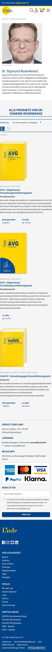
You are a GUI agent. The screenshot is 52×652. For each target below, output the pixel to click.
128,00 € (8, 404)
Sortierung (4, 122)
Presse (5, 602)
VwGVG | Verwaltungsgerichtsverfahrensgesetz (25, 376)
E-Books (5, 560)
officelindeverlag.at (11, 432)
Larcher (22, 372)
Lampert (13, 372)
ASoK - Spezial (8, 630)
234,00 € (8, 221)
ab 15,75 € (26, 221)
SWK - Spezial (8, 626)
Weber (28, 372)
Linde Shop (21, 3)
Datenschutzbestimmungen (23, 506)
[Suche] (31, 11)
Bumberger (4, 372)
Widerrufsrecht (8, 645)
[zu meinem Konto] (36, 11)
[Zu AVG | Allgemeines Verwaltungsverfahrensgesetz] (13, 161)
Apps (4, 574)
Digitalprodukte (9, 570)
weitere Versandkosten (15, 446)
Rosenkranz (5, 186)
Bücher (5, 557)
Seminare (6, 567)
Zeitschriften (7, 564)
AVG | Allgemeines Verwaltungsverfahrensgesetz (16, 191)
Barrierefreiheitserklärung (24, 642)
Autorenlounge (8, 605)
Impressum (6, 642)
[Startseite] (7, 10)
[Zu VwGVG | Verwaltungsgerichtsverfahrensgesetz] (13, 347)
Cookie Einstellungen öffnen (13, 648)
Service (5, 598)
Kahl (13, 186)
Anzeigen (6, 577)
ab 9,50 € (26, 404)
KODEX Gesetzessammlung (14, 616)
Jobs (4, 595)
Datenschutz (22, 645)
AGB (39, 642)
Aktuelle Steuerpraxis (11, 619)
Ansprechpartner (9, 592)
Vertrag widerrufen (37, 648)
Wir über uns (7, 588)
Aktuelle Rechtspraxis (11, 623)
